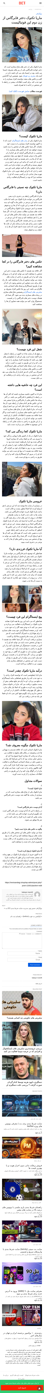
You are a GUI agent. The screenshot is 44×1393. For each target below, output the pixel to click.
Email (40, 957)
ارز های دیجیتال (37, 1160)
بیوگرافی (30, 9)
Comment (39, 931)
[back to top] (39, 1388)
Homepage (38, 9)
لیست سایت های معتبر (36, 1118)
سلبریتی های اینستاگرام (33, 292)
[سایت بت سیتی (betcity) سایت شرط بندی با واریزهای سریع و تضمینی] (22, 1231)
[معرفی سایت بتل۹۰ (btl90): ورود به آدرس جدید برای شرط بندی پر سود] (22, 1273)
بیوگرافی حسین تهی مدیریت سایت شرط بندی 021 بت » (23, 908)
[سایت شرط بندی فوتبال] (22, 3)
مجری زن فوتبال (29, 76)
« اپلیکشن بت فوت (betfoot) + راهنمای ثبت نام (26, 916)
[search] (4, 3)
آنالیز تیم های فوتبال (36, 1202)
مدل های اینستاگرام (19, 141)
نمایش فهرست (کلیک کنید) (19, 91)
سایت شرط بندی (37, 1244)
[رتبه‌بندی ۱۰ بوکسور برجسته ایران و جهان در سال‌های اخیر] (22, 1315)
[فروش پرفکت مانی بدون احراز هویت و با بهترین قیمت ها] (22, 1148)
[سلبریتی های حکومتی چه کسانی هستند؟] (22, 1003)
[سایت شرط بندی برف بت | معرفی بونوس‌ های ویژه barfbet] (22, 1106)
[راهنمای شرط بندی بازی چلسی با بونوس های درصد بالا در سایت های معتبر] (22, 1189)
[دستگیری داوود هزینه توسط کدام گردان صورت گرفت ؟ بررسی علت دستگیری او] (22, 1067)
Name (40, 951)
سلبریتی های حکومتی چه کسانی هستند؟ (24, 1018)
